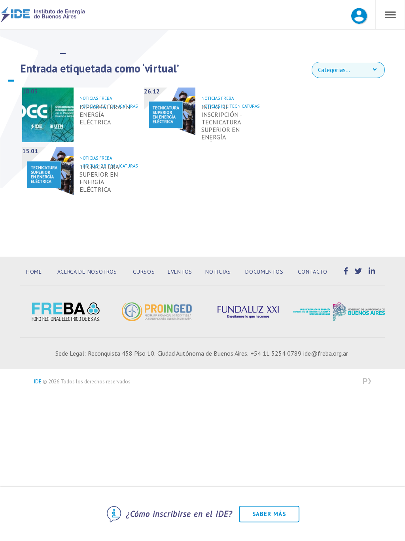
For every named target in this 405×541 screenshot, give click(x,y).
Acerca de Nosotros (87, 271)
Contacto (312, 271)
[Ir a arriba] (386, 516)
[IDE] (43, 21)
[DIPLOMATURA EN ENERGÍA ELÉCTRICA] (48, 115)
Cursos (144, 271)
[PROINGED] (157, 312)
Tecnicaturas (123, 106)
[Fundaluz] (247, 312)
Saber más (269, 514)
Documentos (264, 271)
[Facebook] (347, 271)
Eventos (180, 271)
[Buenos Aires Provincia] (338, 312)
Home (34, 271)
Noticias (218, 271)
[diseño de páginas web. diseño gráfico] (367, 382)
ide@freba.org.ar (325, 353)
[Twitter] (360, 271)
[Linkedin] (372, 271)
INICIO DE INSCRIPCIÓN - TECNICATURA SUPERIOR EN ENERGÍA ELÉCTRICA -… (221, 126)
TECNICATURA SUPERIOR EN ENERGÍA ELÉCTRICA (99, 178)
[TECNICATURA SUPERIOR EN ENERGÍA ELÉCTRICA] (48, 174)
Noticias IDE (92, 106)
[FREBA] (65, 312)
